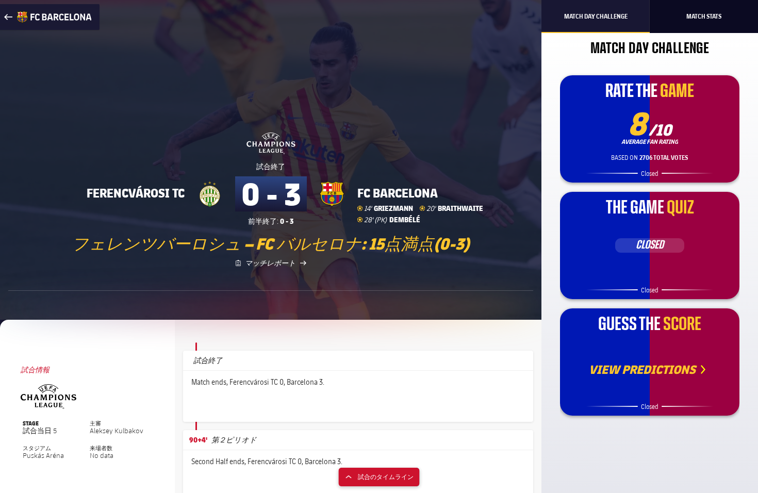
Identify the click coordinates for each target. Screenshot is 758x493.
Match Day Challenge (596, 16)
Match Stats (703, 16)
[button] (514, 406)
